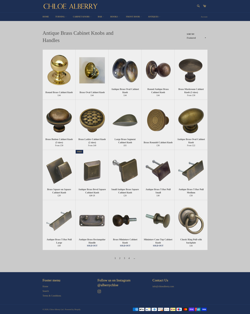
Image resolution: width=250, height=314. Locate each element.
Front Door (133, 17)
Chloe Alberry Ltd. (56, 309)
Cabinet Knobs (81, 17)
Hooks (114, 17)
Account (204, 17)
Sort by (190, 34)
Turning (60, 17)
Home (46, 17)
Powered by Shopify (73, 309)
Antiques (153, 17)
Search (46, 291)
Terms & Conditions (52, 295)
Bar (100, 17)
